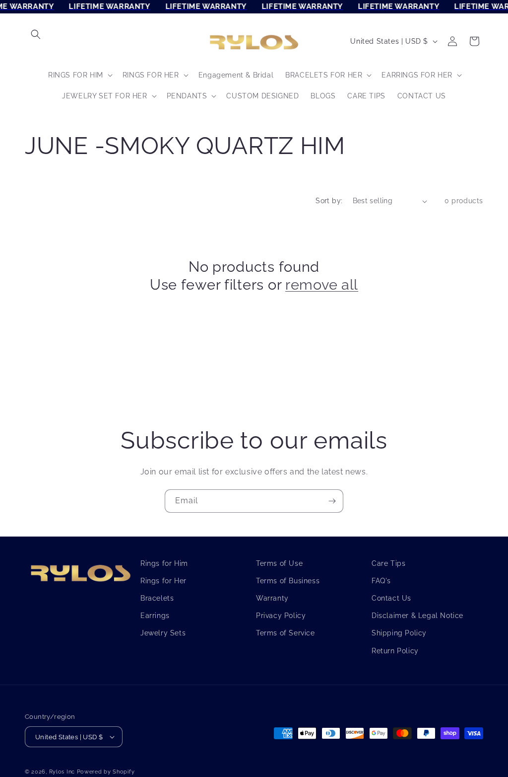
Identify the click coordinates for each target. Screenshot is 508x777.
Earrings (155, 616)
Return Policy (395, 651)
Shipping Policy (399, 633)
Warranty (272, 598)
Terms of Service (285, 633)
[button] (36, 34)
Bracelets (157, 598)
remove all (321, 284)
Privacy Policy (281, 616)
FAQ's (381, 581)
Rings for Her (163, 581)
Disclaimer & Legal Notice (417, 616)
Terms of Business (287, 581)
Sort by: (329, 201)
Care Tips (388, 563)
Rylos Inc (62, 772)
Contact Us (391, 598)
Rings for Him (164, 563)
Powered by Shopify (106, 772)
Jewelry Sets (163, 633)
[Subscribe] (332, 501)
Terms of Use (279, 563)
